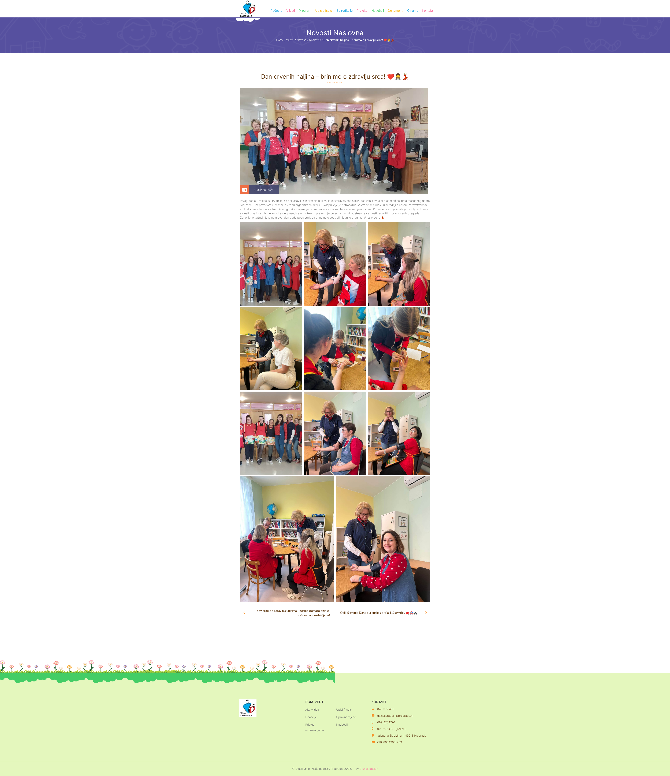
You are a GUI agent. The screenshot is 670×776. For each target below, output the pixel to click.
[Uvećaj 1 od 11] (298, 226)
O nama (412, 10)
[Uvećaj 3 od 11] (425, 226)
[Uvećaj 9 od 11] (425, 396)
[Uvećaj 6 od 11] (425, 311)
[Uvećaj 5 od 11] (361, 311)
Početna (276, 10)
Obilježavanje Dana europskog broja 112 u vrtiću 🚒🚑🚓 (378, 612)
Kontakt (427, 10)
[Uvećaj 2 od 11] (361, 226)
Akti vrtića (312, 709)
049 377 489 (385, 709)
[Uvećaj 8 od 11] (361, 396)
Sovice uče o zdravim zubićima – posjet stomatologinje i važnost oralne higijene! (293, 613)
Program (305, 10)
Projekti (362, 10)
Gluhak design (369, 768)
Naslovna (315, 40)
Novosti (302, 40)
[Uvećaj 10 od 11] (330, 480)
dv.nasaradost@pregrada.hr (395, 715)
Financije (311, 717)
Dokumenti (395, 10)
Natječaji (377, 10)
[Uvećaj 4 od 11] (298, 311)
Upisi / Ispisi (324, 10)
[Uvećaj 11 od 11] (425, 480)
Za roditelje (345, 10)
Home (280, 40)
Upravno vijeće (346, 717)
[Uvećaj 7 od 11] (298, 396)
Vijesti (290, 10)
